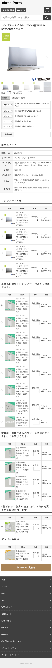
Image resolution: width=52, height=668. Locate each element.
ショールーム (6, 600)
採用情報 (4, 634)
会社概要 (4, 628)
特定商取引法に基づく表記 (11, 641)
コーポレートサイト (8, 655)
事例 (3, 580)
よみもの (4, 587)
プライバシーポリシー (9, 648)
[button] (47, 58)
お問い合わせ (6, 621)
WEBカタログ (6, 607)
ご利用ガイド (6, 614)
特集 (3, 593)
